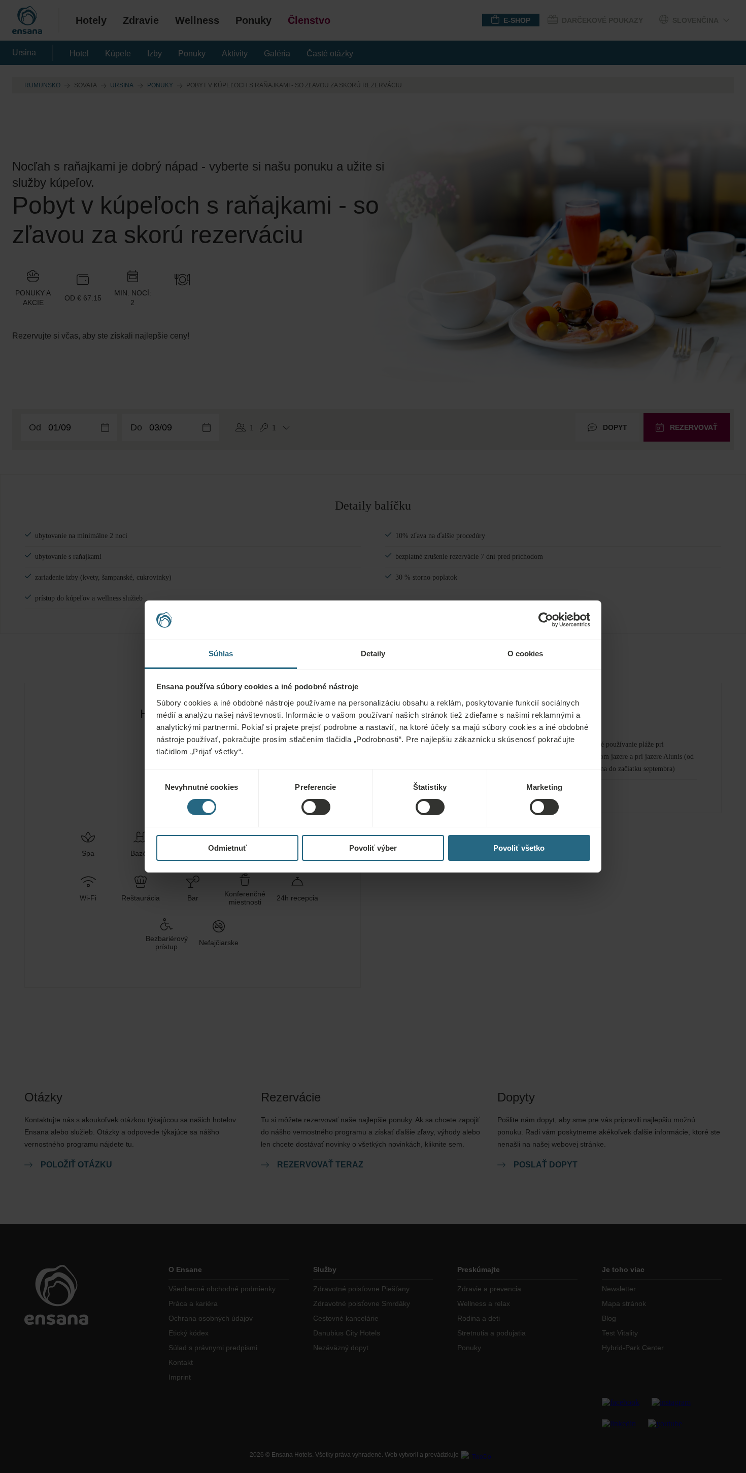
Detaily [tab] (373, 653)
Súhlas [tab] (221, 653)
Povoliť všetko (519, 848)
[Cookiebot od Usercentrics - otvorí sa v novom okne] (545, 619)
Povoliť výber (373, 848)
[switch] (315, 807)
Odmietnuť (227, 848)
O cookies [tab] (525, 653)
